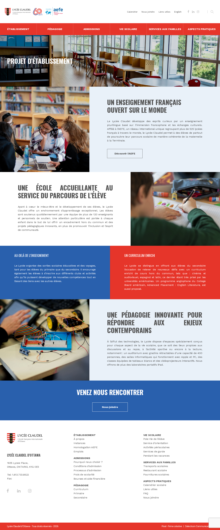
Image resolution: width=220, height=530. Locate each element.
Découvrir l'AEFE (125, 153)
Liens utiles (164, 11)
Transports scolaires (155, 466)
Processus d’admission (87, 470)
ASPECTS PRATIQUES (202, 29)
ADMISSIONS (91, 29)
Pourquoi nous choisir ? (88, 461)
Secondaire (80, 497)
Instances (79, 443)
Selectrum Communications (199, 526)
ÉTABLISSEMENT (18, 29)
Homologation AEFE (86, 447)
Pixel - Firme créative (172, 526)
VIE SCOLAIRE (128, 29)
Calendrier (132, 11)
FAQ (145, 493)
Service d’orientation (155, 443)
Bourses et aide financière (89, 478)
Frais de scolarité (84, 474)
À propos (79, 438)
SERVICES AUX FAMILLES (165, 29)
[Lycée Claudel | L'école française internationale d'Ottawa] (18, 11)
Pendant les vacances (156, 455)
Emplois (78, 451)
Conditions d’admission (87, 466)
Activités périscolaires (156, 447)
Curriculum (81, 489)
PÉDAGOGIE (55, 29)
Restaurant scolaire (155, 470)
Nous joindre (148, 11)
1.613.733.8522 (20, 474)
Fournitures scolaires (156, 474)
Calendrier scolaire (154, 485)
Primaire (79, 493)
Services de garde (154, 451)
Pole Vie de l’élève (154, 438)
